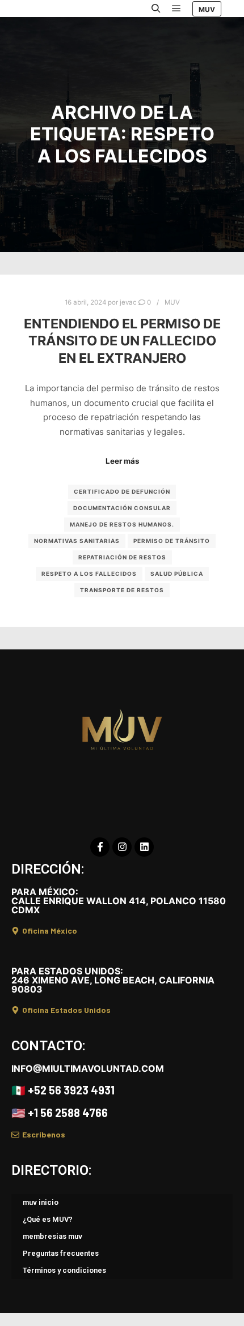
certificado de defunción (122, 491)
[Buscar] (156, 8)
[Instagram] (122, 847)
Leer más (122, 460)
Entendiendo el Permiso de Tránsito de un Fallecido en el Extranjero (122, 340)
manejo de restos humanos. (122, 524)
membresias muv (52, 1236)
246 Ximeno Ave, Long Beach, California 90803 (112, 980)
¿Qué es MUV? (48, 1219)
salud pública (176, 573)
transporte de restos (122, 590)
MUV (207, 9)
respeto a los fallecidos (89, 573)
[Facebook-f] (100, 847)
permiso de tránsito (171, 540)
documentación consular (122, 507)
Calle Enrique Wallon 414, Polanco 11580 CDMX (118, 901)
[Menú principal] (176, 8)
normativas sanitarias (77, 540)
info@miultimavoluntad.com (87, 1068)
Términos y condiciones (64, 1270)
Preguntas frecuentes (61, 1253)
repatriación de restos (122, 557)
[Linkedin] (144, 847)
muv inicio (40, 1202)
